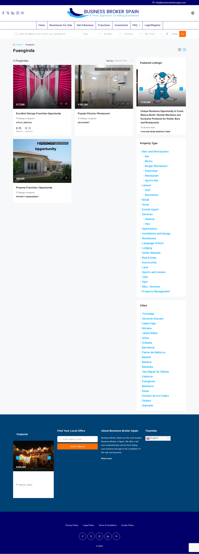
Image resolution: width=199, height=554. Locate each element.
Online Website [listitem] (151, 255)
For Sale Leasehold (40, 69)
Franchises (104, 25)
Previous (141, 89)
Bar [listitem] (147, 158)
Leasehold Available (121, 69)
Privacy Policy (72, 535)
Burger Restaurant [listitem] (156, 168)
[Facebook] (82, 546)
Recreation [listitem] (151, 197)
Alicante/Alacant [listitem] (152, 321)
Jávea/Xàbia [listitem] (149, 335)
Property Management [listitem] (156, 294)
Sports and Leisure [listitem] (153, 274)
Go (182, 34)
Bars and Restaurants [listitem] (155, 154)
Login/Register (153, 25)
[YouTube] (116, 546)
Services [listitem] (147, 216)
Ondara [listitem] (146, 403)
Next (181, 89)
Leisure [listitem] (146, 187)
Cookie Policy (127, 535)
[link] (42, 87)
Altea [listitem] (145, 340)
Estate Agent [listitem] (150, 212)
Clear (174, 34)
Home (42, 25)
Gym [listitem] (145, 284)
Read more (106, 461)
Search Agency (77, 449)
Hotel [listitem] (145, 207)
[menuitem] (193, 13)
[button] (179, 50)
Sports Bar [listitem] (151, 183)
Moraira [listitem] (147, 330)
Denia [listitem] (145, 393)
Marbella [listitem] (147, 369)
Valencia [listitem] (147, 379)
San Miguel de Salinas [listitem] (155, 374)
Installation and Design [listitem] (156, 236)
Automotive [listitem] (149, 265)
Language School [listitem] (152, 245)
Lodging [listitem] (147, 250)
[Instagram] (99, 546)
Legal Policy (88, 535)
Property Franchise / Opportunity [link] (34, 187)
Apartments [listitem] (149, 231)
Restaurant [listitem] (152, 178)
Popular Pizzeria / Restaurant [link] (94, 113)
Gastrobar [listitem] (151, 173)
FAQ (135, 25)
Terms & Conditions (108, 535)
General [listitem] (149, 221)
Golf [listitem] (147, 192)
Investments (121, 25)
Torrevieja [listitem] (148, 316)
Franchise (44, 143)
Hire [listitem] (147, 226)
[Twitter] (91, 546)
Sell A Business (85, 25)
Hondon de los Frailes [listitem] (155, 398)
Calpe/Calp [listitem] (149, 326)
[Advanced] (167, 34)
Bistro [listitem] (148, 163)
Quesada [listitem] (147, 408)
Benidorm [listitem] (148, 388)
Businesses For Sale (61, 25)
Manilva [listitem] (146, 364)
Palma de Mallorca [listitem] (153, 355)
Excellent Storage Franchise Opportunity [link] (38, 113)
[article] (161, 103)
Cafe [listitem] (145, 279)
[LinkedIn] (108, 546)
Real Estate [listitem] (149, 260)
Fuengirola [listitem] (148, 383)
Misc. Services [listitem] (151, 289)
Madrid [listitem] (146, 359)
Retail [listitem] (145, 202)
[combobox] (91, 34)
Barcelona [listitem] (148, 350)
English (154, 440)
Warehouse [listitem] (149, 241)
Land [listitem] (145, 269)
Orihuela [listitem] (147, 345)
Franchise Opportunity (59, 69)
